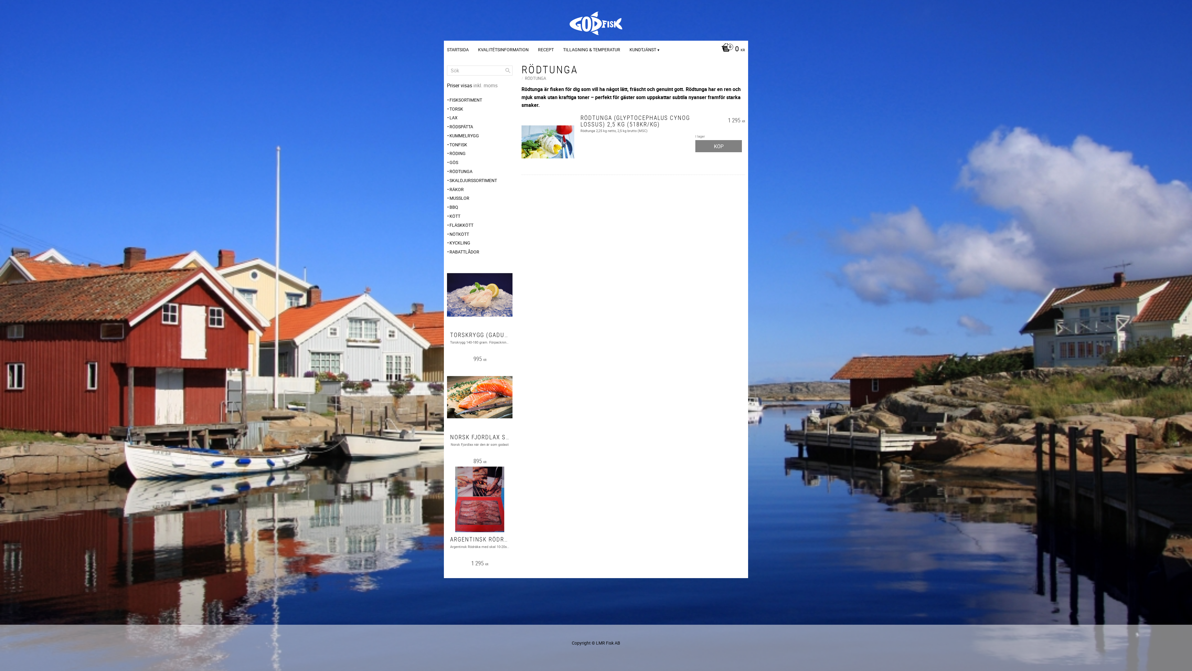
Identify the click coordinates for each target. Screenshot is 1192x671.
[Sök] (507, 70)
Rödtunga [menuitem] (460, 171)
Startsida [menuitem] (458, 49)
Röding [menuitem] (457, 153)
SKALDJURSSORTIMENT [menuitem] (473, 180)
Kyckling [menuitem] (459, 243)
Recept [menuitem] (546, 49)
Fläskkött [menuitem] (461, 225)
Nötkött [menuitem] (459, 234)
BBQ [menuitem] (453, 207)
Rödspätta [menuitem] (461, 127)
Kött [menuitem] (454, 216)
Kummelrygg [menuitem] (464, 136)
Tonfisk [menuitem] (458, 145)
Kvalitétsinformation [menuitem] (503, 49)
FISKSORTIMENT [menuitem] (465, 100)
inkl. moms (485, 85)
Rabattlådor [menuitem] (464, 252)
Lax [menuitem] (453, 118)
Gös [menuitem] (453, 162)
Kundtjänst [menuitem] (643, 49)
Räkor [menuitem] (456, 189)
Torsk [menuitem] (456, 109)
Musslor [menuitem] (459, 198)
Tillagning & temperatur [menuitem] (591, 49)
